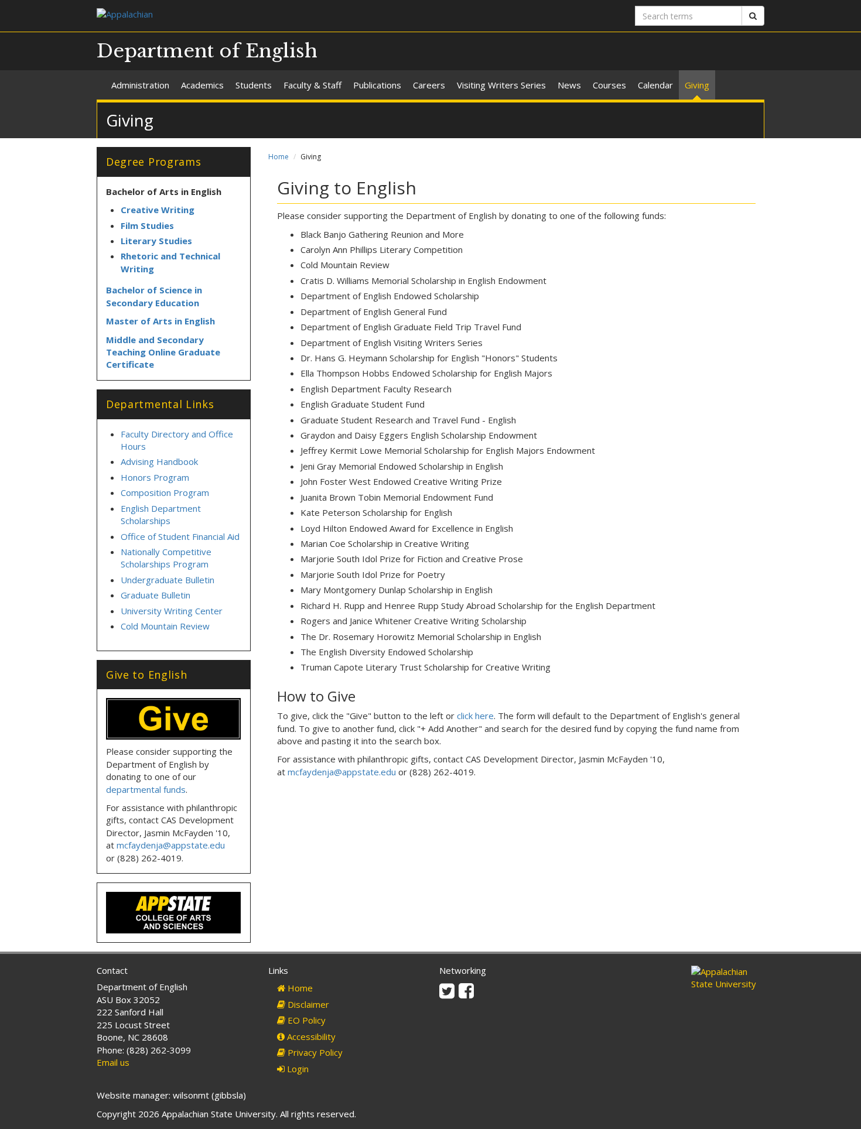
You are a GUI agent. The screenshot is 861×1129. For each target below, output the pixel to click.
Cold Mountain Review (165, 626)
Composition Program (165, 492)
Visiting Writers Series (501, 85)
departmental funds (146, 789)
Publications (377, 85)
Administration (140, 85)
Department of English (207, 51)
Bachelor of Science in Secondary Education (154, 296)
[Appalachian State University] (259, 15)
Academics (202, 85)
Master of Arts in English (160, 321)
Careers (429, 85)
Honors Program (155, 477)
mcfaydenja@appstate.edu (342, 772)
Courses (609, 85)
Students (253, 85)
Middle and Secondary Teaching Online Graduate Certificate (163, 352)
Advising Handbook (159, 461)
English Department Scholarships (161, 514)
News (569, 85)
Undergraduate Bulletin (167, 580)
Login (297, 1069)
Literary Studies (156, 241)
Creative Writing (157, 209)
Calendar (655, 85)
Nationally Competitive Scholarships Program (166, 558)
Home (278, 157)
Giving (697, 85)
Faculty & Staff (312, 85)
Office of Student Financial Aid (180, 536)
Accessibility (310, 1036)
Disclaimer (307, 1004)
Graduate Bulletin (155, 595)
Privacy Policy (314, 1052)
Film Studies (147, 225)
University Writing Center (172, 611)
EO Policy (305, 1020)
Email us (113, 1062)
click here (475, 715)
